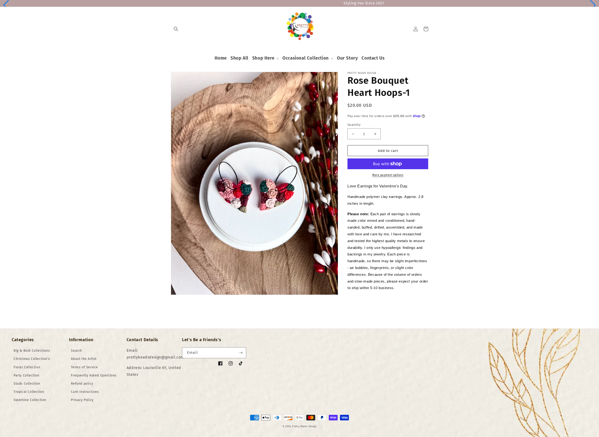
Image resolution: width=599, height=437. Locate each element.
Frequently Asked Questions (94, 375)
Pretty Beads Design (304, 426)
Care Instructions (85, 392)
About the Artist (84, 359)
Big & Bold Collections (32, 351)
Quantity (353, 124)
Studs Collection (27, 384)
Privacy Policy (82, 400)
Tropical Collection (29, 392)
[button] (6, 5)
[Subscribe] (241, 352)
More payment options (387, 175)
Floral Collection (27, 367)
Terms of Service (84, 367)
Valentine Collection (30, 400)
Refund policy (82, 384)
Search (76, 351)
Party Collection (26, 375)
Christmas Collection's (32, 359)
